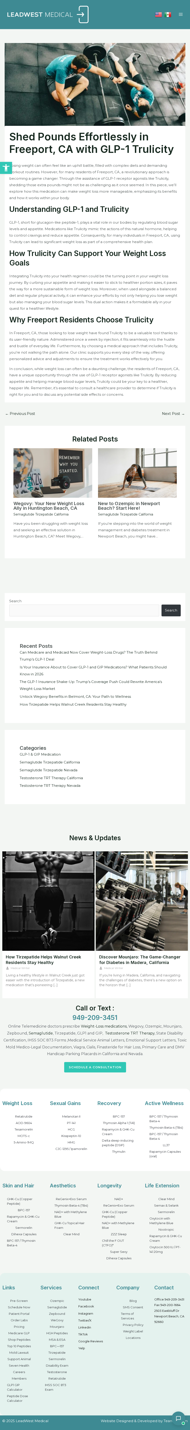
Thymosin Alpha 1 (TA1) (119, 1123)
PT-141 (71, 1123)
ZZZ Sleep (119, 1234)
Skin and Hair (18, 1186)
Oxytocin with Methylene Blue (161, 1221)
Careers (19, 1372)
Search (15, 601)
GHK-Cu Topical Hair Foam (69, 1225)
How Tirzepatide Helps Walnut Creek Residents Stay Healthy (73, 704)
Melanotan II (71, 1116)
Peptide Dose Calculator (17, 1398)
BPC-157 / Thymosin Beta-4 (163, 1119)
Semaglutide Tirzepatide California (41, 514)
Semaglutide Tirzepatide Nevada (48, 770)
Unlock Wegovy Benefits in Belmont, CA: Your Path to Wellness (75, 696)
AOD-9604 (24, 1123)
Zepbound (57, 1314)
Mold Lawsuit (19, 1352)
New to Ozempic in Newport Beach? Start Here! (129, 506)
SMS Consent (133, 1307)
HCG (71, 1129)
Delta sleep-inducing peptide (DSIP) (117, 1143)
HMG (71, 1142)
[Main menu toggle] (180, 14)
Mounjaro (57, 1326)
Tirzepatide (57, 1352)
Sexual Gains (65, 1103)
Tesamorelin (24, 1129)
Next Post (173, 413)
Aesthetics (63, 1186)
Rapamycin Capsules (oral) (165, 1154)
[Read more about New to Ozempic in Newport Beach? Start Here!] (137, 472)
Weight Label (133, 1331)
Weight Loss (17, 1103)
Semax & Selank (166, 1205)
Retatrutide (23, 1116)
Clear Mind (71, 1234)
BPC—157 (57, 1346)
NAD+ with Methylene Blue (70, 1214)
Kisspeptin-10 (71, 1136)
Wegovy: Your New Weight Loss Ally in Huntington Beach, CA (48, 506)
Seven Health (19, 1365)
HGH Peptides (57, 1333)
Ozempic (57, 1301)
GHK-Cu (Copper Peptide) (19, 1201)
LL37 (166, 1145)
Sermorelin (23, 1227)
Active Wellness (164, 1103)
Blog (133, 1301)
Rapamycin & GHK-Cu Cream (118, 1131)
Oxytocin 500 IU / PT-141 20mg (164, 1249)
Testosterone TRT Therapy (130, 1033)
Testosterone (57, 1372)
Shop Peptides (19, 1339)
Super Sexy (118, 1252)
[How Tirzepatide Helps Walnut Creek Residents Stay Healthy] (48, 901)
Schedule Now (19, 1307)
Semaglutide (41, 1033)
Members (19, 1378)
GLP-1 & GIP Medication (40, 754)
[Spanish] (167, 14)
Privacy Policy (133, 1325)
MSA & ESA (57, 1339)
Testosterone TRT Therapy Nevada (50, 785)
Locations (133, 1338)
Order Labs (19, 1320)
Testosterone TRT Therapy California (51, 778)
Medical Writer (20, 968)
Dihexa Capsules (23, 1234)
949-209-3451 (95, 1018)
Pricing (19, 1326)
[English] (158, 14)
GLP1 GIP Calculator (14, 1387)
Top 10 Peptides (19, 1346)
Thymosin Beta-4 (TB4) (166, 1127)
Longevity (109, 1186)
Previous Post (20, 413)
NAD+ (118, 1199)
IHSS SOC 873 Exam (55, 1387)
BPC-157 (119, 1116)
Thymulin (118, 1151)
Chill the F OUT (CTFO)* (113, 1243)
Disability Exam (57, 1365)
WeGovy (57, 1320)
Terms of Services (127, 1316)
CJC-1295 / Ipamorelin (71, 1149)
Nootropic (166, 1229)
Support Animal (19, 1359)
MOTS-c (24, 1136)
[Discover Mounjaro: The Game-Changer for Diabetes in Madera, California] (142, 901)
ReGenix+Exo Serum (71, 1199)
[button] (6, 168)
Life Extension (162, 1186)
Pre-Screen (19, 1301)
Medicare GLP (19, 1333)
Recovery (109, 1103)
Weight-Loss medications (104, 1026)
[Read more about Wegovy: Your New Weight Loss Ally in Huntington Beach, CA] (52, 472)
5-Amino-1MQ (24, 1142)
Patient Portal (19, 1314)
